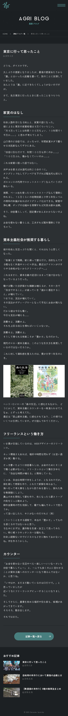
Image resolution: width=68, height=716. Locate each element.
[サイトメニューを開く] (61, 5)
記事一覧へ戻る (33, 636)
